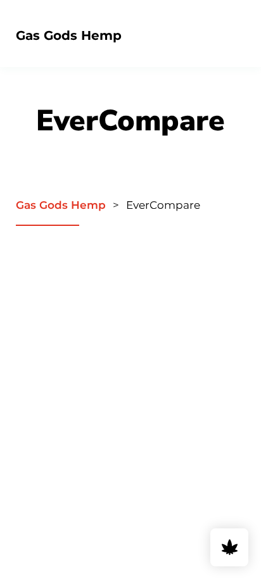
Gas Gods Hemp (69, 35)
